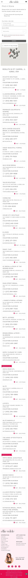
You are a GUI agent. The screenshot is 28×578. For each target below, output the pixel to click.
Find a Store (4, 541)
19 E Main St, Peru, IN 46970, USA (12, 494)
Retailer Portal (20, 545)
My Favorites (4, 538)
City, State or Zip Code (7, 21)
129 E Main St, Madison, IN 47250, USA (14, 319)
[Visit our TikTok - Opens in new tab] (19, 567)
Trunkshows (19, 538)
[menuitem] (1, 1)
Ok (26, 573)
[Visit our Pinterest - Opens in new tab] (16, 566)
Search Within (5, 28)
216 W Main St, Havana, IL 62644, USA (14, 441)
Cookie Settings (5, 550)
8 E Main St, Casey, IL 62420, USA (12, 151)
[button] (2, 2)
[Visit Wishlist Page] (26, 2)
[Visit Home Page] (14, 2)
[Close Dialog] (1, 574)
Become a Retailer (21, 543)
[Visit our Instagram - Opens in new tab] (12, 567)
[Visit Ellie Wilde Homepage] (7, 531)
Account (3, 539)
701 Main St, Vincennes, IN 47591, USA (14, 96)
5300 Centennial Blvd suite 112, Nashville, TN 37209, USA (12, 423)
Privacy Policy (5, 545)
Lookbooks (19, 536)
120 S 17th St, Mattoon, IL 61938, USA (14, 184)
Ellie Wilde (14, 82)
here (16, 576)
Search (14, 41)
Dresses (3, 536)
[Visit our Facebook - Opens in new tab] (9, 567)
